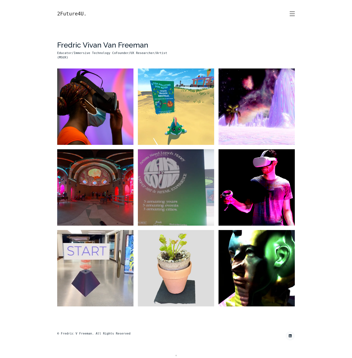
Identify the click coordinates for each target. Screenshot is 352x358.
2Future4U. (72, 14)
